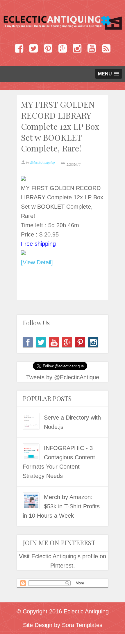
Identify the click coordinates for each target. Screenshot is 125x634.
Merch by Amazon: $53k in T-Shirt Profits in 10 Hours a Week (61, 506)
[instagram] (93, 342)
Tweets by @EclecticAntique (62, 377)
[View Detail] (37, 262)
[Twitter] (41, 342)
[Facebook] (28, 342)
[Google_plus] (67, 342)
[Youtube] (54, 342)
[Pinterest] (80, 342)
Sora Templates (82, 625)
